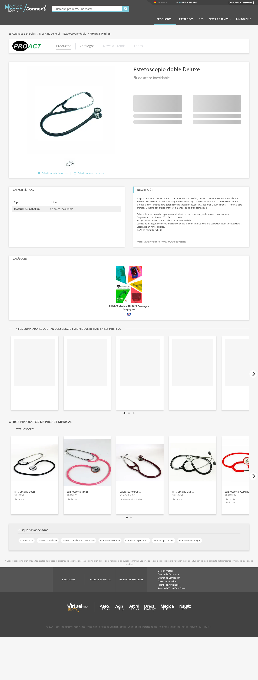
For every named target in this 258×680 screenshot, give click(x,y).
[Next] (253, 374)
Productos (164, 19)
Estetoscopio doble (47, 540)
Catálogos (186, 19)
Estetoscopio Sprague (189, 540)
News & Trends (219, 19)
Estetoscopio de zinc (164, 540)
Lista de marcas (165, 570)
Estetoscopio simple (110, 540)
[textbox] (87, 9)
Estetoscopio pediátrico (136, 540)
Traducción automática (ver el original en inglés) (161, 241)
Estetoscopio (26, 540)
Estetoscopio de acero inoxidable (78, 540)
